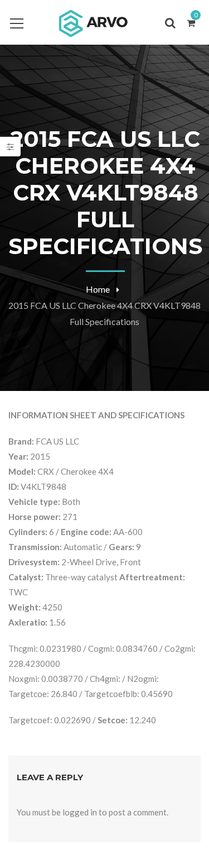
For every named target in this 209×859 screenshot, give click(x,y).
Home (98, 289)
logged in (79, 812)
